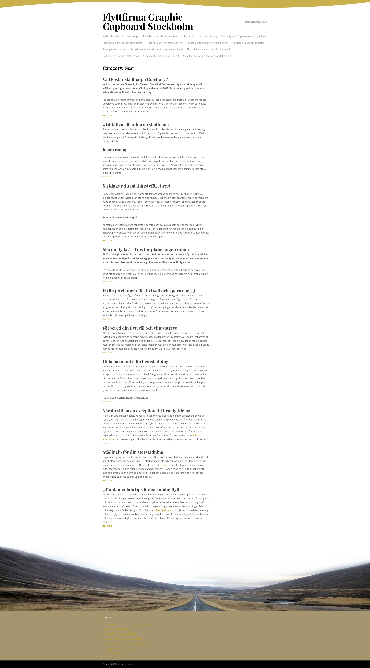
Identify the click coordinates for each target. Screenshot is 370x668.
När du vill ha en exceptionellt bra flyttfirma (146, 411)
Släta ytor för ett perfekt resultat (161, 56)
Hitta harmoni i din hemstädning (199, 36)
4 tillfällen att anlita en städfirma (160, 36)
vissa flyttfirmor (163, 510)
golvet (164, 465)
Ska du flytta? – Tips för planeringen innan (244, 36)
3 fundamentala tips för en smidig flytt (206, 42)
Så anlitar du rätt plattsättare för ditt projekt (207, 56)
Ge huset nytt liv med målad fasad (121, 56)
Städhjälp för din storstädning (133, 452)
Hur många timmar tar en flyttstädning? (208, 49)
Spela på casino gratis (114, 49)
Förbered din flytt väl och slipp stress (122, 42)
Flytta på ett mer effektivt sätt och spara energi (149, 290)
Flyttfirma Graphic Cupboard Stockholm (148, 21)
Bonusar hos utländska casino (248, 42)
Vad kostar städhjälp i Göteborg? (120, 36)
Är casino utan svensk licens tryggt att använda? (157, 49)
